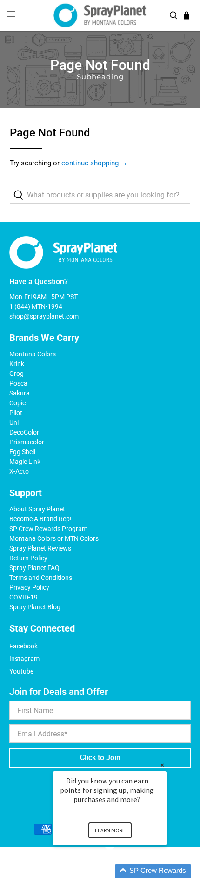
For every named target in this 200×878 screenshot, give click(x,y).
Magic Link (24, 461)
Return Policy (28, 558)
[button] (121, 871)
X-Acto (19, 471)
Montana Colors (32, 354)
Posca (18, 383)
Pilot (15, 412)
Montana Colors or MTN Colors (54, 538)
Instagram (24, 658)
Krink (16, 364)
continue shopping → (94, 163)
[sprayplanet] (100, 15)
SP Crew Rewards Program (48, 528)
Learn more (110, 830)
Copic (17, 403)
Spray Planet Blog (34, 607)
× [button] (162, 765)
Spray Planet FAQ (34, 568)
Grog (16, 373)
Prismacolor (26, 442)
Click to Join (100, 757)
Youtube (21, 671)
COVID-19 (23, 597)
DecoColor (24, 432)
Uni (14, 422)
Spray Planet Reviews (40, 548)
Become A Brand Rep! (40, 519)
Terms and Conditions (40, 577)
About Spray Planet (37, 509)
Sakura (19, 393)
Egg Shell (22, 452)
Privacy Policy (29, 587)
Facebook (23, 646)
